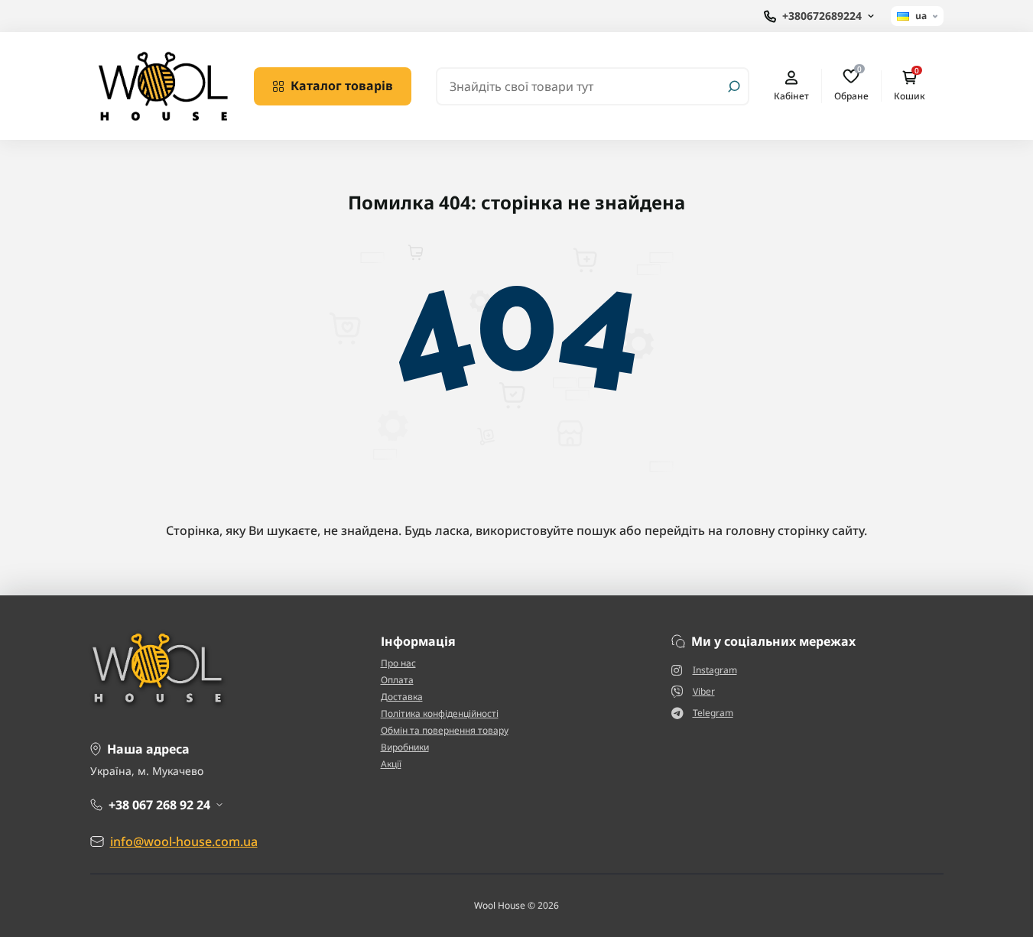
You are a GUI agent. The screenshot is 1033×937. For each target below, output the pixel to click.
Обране (851, 85)
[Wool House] (162, 84)
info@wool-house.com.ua (184, 841)
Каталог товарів (342, 85)
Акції (391, 763)
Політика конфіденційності (440, 713)
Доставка (402, 696)
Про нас (398, 663)
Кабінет (791, 95)
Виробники (405, 747)
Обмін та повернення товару (444, 730)
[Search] (734, 86)
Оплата (397, 679)
